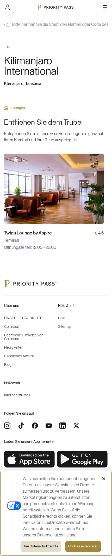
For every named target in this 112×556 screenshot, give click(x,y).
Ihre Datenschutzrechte (40, 546)
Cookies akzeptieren (83, 546)
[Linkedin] (62, 425)
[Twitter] (76, 425)
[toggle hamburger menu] (105, 7)
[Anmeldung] (7, 7)
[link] (29, 459)
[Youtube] (49, 425)
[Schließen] (103, 479)
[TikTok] (21, 425)
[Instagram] (7, 425)
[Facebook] (35, 425)
